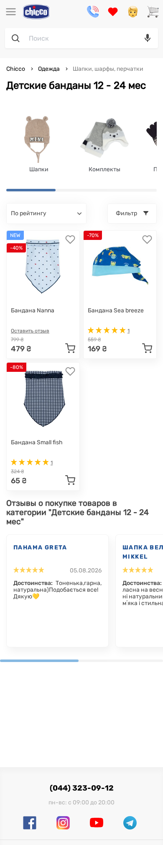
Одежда (49, 68)
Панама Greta (40, 547)
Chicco (16, 68)
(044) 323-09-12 (82, 788)
